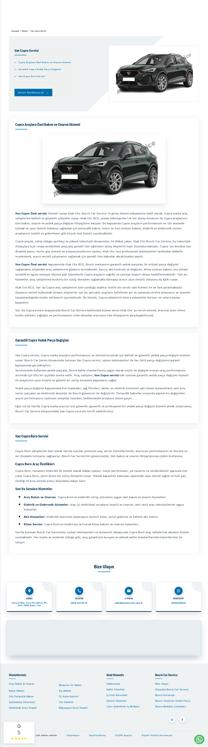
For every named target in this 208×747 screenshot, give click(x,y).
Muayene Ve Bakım (70, 685)
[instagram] (172, 719)
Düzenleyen (73, 735)
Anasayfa (15, 31)
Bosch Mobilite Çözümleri (170, 706)
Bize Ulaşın (162, 683)
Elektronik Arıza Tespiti (23, 707)
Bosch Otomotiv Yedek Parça (172, 700)
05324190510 (178, 603)
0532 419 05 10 (79, 603)
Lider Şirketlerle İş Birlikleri (123, 706)
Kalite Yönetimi (115, 689)
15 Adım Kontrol (68, 696)
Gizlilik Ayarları (123, 735)
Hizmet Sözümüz (116, 700)
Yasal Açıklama (97, 735)
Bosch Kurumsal (164, 695)
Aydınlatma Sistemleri (22, 702)
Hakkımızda (113, 683)
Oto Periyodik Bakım (21, 696)
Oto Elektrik (66, 702)
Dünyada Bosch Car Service (172, 689)
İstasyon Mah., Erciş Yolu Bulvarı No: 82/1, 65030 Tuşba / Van (29, 604)
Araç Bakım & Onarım (21, 683)
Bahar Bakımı (16, 690)
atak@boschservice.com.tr (129, 603)
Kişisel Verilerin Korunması (157, 735)
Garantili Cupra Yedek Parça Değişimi (39, 69)
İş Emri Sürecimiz (116, 695)
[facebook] (182, 719)
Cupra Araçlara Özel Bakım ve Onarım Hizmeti (44, 62)
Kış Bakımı (65, 690)
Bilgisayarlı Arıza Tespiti (73, 707)
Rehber (25, 31)
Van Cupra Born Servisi (31, 76)
